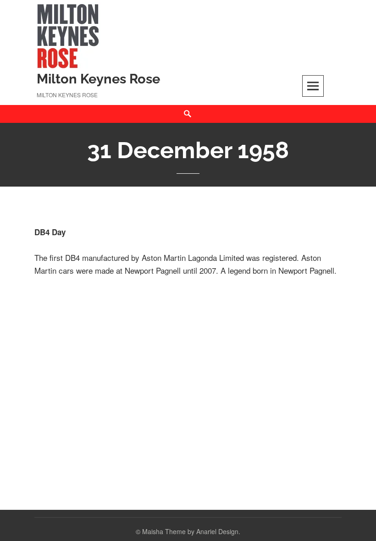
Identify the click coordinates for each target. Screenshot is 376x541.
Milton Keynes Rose (98, 79)
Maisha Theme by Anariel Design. (191, 531)
